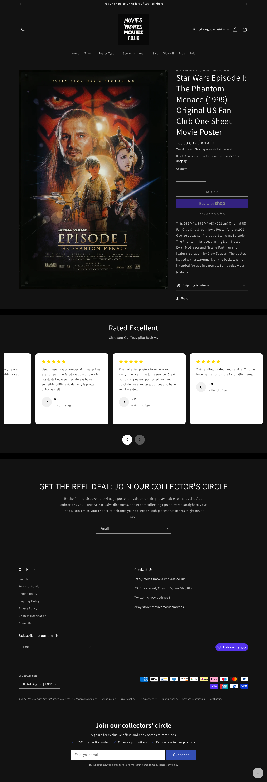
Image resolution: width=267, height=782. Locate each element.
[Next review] (140, 440)
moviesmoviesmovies (168, 607)
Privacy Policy (28, 608)
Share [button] (184, 298)
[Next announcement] (246, 4)
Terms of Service (30, 586)
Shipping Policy (29, 601)
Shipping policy (169, 698)
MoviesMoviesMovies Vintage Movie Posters (51, 698)
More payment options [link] (212, 213)
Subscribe (181, 755)
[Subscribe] (166, 529)
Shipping (200, 149)
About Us (25, 623)
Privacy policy (127, 698)
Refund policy (28, 594)
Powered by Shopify (86, 698)
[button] (23, 29)
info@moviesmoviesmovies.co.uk (159, 579)
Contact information (193, 698)
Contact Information (33, 615)
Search (23, 579)
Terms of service (148, 698)
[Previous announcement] (20, 4)
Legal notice (215, 698)
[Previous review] (127, 440)
